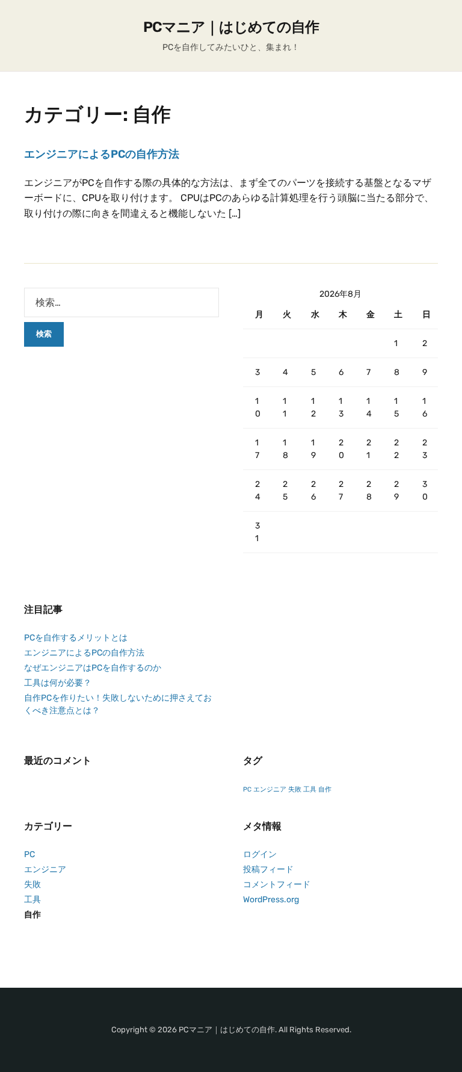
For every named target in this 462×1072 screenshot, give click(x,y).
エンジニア (269, 789)
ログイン (260, 854)
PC (247, 789)
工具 (309, 789)
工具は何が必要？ (57, 683)
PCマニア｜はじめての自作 (231, 27)
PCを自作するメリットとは (76, 638)
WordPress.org (271, 899)
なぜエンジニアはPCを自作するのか (92, 668)
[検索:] (121, 302)
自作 (324, 789)
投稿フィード (268, 869)
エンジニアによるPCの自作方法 (101, 154)
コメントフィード (276, 884)
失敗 (294, 789)
